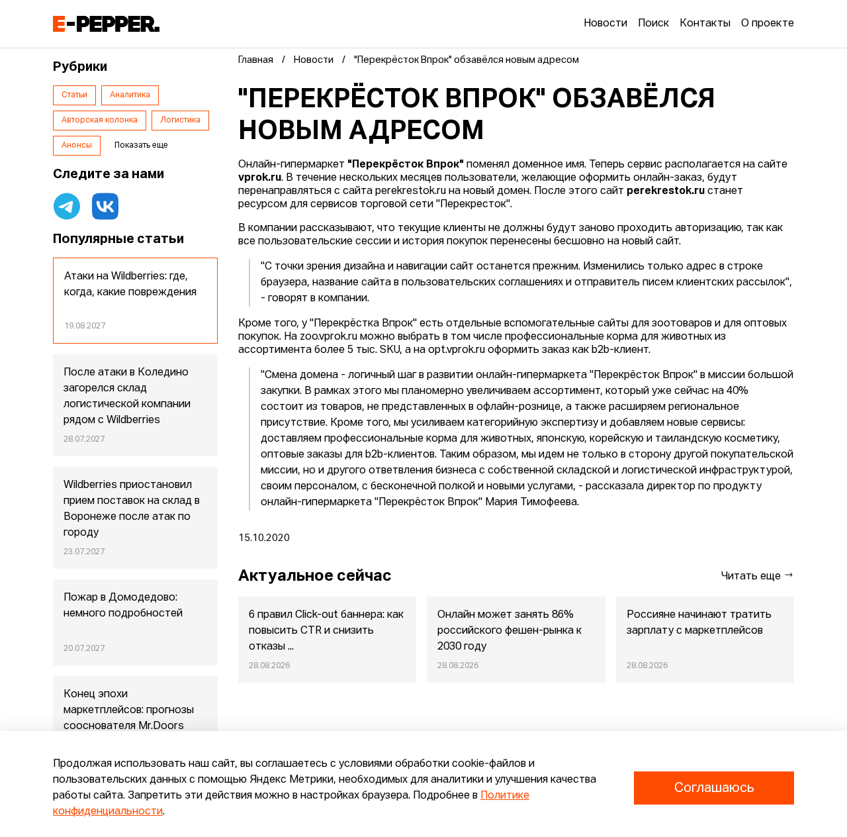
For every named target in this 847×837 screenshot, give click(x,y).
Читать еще (752, 576)
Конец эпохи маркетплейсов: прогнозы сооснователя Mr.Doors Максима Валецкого (129, 718)
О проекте (767, 24)
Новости (605, 24)
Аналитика (130, 95)
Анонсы (77, 146)
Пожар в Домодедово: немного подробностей (123, 606)
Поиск (653, 24)
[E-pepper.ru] (106, 24)
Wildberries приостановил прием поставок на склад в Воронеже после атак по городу (132, 509)
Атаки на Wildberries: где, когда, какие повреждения (130, 284)
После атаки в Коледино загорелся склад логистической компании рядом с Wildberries (127, 397)
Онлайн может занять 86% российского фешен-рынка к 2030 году (509, 631)
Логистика (180, 120)
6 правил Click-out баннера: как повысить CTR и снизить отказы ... (326, 631)
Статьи (74, 95)
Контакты (705, 24)
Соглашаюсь (714, 788)
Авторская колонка (100, 120)
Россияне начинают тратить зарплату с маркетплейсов (699, 623)
